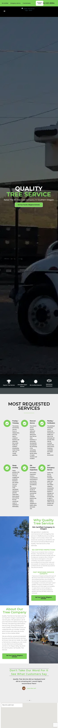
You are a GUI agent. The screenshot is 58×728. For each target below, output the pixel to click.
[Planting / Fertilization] (41, 423)
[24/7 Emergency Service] (41, 468)
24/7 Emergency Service (50, 468)
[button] (4, 11)
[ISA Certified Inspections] (24, 468)
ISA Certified (5, 3)
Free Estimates (27, 3)
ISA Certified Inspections (33, 468)
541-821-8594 (49, 3)
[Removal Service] (24, 423)
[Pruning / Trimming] (7, 423)
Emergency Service (15, 3)
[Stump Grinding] (7, 468)
